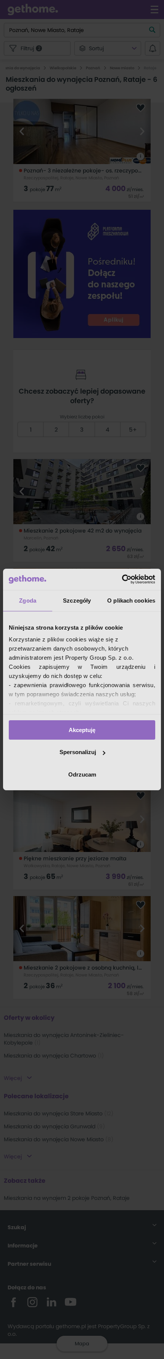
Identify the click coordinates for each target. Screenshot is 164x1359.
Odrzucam (82, 774)
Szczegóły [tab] (77, 600)
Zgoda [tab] (27, 600)
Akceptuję (82, 729)
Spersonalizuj (77, 752)
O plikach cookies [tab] (131, 600)
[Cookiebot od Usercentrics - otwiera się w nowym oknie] (121, 579)
